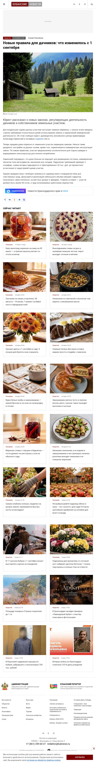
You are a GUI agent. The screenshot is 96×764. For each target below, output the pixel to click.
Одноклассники (79, 4)
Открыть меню (4, 4)
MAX (65, 191)
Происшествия (7, 715)
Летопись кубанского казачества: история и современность (58, 709)
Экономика (6, 711)
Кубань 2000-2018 (56, 719)
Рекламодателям (80, 713)
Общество (7, 38)
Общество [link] (55, 244)
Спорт (4, 719)
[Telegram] (19, 200)
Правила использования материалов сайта (83, 718)
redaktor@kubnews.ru (58, 743)
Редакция (77, 709)
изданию (39, 139)
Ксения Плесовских (35, 38)
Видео (28, 708)
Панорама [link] (9, 244)
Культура (29, 700)
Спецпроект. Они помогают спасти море (82, 705)
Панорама (53, 700)
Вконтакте (74, 4)
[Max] (24, 200)
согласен (80, 757)
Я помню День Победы (82, 700)
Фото (28, 704)
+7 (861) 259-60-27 (36, 743)
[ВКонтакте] (9, 200)
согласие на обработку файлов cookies (43, 760)
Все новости (6, 700)
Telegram (84, 4)
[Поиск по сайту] (91, 4)
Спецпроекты (55, 715)
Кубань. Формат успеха (59, 723)
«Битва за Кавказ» (57, 704)
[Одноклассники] (14, 200)
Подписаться (18, 191)
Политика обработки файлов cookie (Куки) (82, 724)
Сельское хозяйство (34, 715)
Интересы (29, 719)
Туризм (29, 711)
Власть (4, 708)
